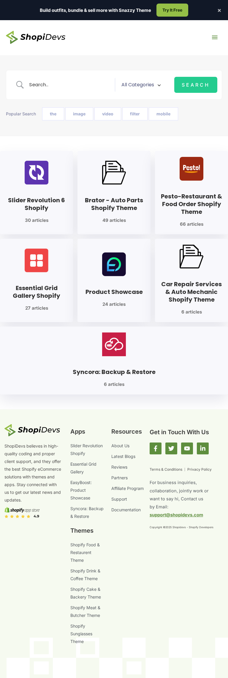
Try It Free (172, 9)
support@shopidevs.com (176, 515)
